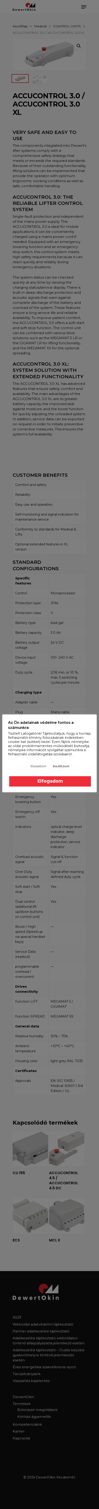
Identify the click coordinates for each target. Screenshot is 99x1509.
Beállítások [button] (61, 766)
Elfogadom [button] (50, 781)
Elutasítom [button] (38, 766)
